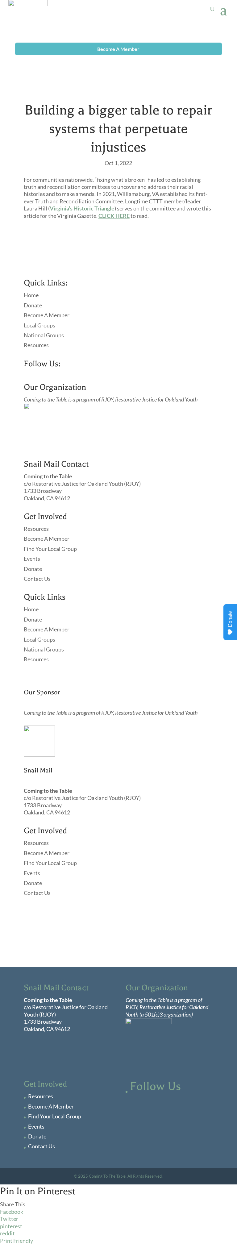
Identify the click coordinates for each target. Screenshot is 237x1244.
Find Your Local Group (50, 548)
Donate (33, 305)
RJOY (107, 399)
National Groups (44, 335)
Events (32, 558)
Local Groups (39, 325)
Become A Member (118, 49)
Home (31, 295)
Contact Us (37, 578)
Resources (36, 345)
